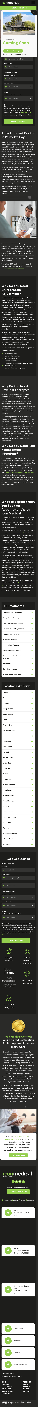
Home (4, 1382)
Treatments (7, 1387)
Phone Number (8, 63)
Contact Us (6, 1394)
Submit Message (18, 122)
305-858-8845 (26, 112)
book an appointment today (14, 269)
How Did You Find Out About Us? (13, 95)
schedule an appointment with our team (19, 473)
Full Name (4, 866)
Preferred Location (9, 75)
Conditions (6, 1389)
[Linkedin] (19, 1182)
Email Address (6, 874)
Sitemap (26, 1391)
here (30, 116)
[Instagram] (16, 1182)
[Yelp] (23, 1182)
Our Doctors (7, 1391)
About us (5, 1384)
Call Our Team (18, 1155)
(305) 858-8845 (19, 1191)
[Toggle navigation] (33, 3)
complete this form (12, 1139)
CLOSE (34, 12)
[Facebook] (13, 1182)
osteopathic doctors (18, 533)
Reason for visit (8, 83)
